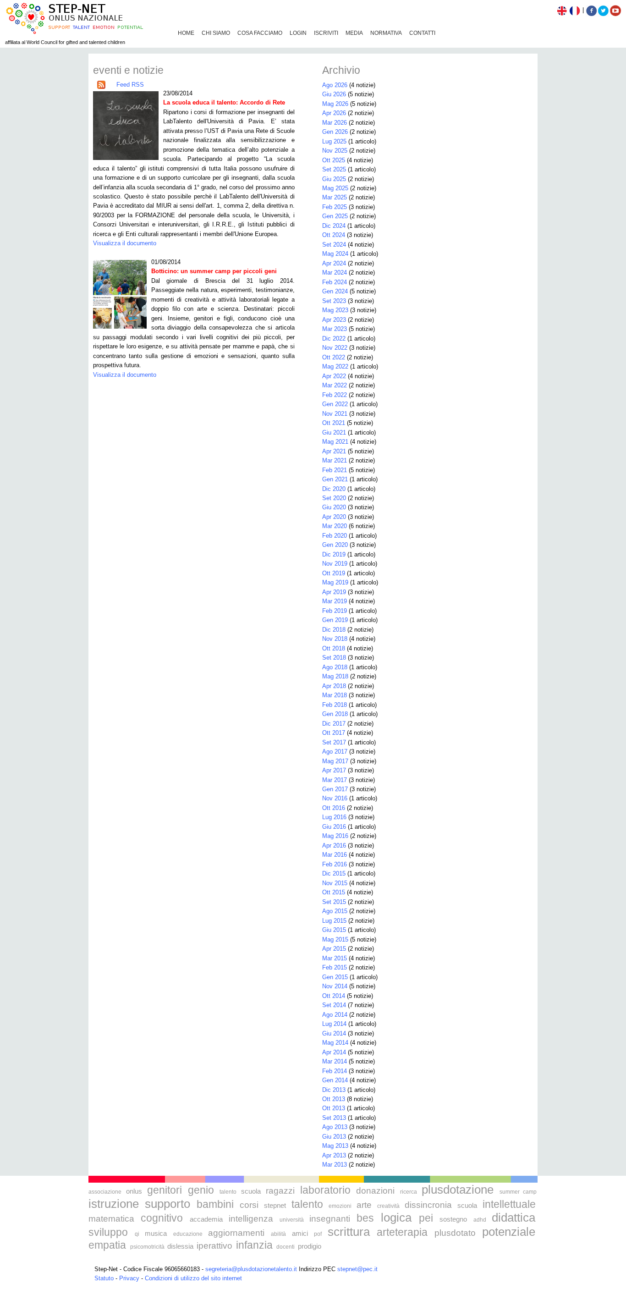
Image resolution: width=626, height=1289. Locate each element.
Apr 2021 (334, 451)
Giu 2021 (334, 432)
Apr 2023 (334, 319)
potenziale (508, 1231)
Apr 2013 (334, 1155)
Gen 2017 (335, 789)
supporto (167, 1203)
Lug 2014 (334, 1023)
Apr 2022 (334, 376)
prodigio (309, 1246)
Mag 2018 (335, 676)
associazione (104, 1192)
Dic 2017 (334, 723)
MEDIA (354, 33)
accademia (206, 1219)
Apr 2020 (334, 516)
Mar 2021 (334, 460)
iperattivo (214, 1245)
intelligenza (251, 1218)
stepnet (275, 1205)
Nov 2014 (334, 986)
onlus (134, 1191)
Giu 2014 (334, 1033)
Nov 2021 (334, 413)
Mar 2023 (334, 328)
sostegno (453, 1219)
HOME (186, 33)
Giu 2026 (334, 94)
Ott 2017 (333, 732)
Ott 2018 (333, 648)
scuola (251, 1191)
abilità (278, 1234)
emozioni (340, 1206)
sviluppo (108, 1232)
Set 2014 (334, 1005)
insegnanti (329, 1218)
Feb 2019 (334, 610)
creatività (388, 1206)
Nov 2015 (334, 883)
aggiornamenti (236, 1233)
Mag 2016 (335, 835)
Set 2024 (334, 244)
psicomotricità (147, 1247)
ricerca (408, 1192)
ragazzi (280, 1190)
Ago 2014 (334, 1014)
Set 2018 (334, 657)
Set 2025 (334, 169)
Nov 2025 (334, 150)
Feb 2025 (334, 207)
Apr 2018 (334, 686)
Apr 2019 (334, 592)
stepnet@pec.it (357, 1269)
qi (137, 1234)
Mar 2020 (334, 526)
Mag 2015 (335, 939)
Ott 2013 (333, 1099)
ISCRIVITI (326, 33)
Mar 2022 (334, 385)
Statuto (104, 1278)
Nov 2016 (334, 798)
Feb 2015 (334, 967)
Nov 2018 (334, 638)
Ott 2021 (333, 422)
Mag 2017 (335, 761)
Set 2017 (334, 742)
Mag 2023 (335, 310)
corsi (249, 1205)
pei (426, 1218)
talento (228, 1192)
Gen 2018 (335, 714)
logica (396, 1217)
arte (364, 1205)
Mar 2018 (334, 695)
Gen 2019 (335, 620)
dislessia (180, 1246)
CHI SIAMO (216, 33)
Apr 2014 (334, 1052)
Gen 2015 (335, 977)
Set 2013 (334, 1117)
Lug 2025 (334, 141)
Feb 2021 (334, 470)
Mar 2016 (334, 854)
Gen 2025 (335, 216)
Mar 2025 (334, 197)
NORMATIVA (386, 33)
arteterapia (402, 1232)
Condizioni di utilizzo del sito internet (193, 1278)
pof (318, 1234)
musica (156, 1233)
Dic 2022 (334, 338)
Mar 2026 (334, 122)
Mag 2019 (335, 582)
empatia (107, 1245)
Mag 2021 (335, 441)
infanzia (254, 1245)
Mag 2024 (335, 253)
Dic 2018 (334, 629)
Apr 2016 (334, 845)
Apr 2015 (334, 948)
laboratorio (325, 1190)
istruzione (113, 1203)
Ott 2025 (333, 160)
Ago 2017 (334, 751)
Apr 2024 (334, 263)
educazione (188, 1234)
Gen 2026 (335, 131)
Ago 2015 (334, 911)
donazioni (375, 1190)
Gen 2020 (335, 544)
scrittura (349, 1231)
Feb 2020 (334, 535)
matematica (111, 1218)
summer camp (518, 1192)
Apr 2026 (334, 113)
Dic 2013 (334, 1089)
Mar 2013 (334, 1164)
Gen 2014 (335, 1080)
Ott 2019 (333, 573)
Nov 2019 (334, 563)
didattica (513, 1217)
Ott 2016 (333, 807)
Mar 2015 (334, 958)
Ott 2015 (333, 892)
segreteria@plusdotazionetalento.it (251, 1269)
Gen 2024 (335, 291)
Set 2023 (334, 300)
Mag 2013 (335, 1145)
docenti (285, 1247)
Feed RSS (130, 84)
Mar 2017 (334, 780)
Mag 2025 (335, 188)
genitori (164, 1190)
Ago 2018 (334, 667)
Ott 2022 (333, 357)
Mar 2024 (334, 272)
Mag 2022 (335, 366)
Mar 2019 (334, 601)
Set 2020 (334, 498)
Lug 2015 (334, 920)
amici (300, 1233)
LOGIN (298, 33)
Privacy (129, 1278)
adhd (479, 1220)
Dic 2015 (334, 873)
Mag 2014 (335, 1042)
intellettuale (509, 1204)
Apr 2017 (334, 770)
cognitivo (162, 1218)
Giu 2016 (334, 826)
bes (365, 1218)
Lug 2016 (334, 817)
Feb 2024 (334, 282)
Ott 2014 (333, 995)
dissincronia (428, 1205)
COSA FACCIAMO (259, 33)
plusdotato (455, 1233)
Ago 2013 (334, 1127)
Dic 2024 (334, 225)
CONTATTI (422, 33)
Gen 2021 (335, 479)
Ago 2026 (334, 85)
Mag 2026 (335, 103)
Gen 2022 (335, 404)
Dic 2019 (334, 554)
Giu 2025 (334, 179)
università (292, 1220)
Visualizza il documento (124, 243)
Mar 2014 (334, 1061)
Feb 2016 (334, 864)
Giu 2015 (334, 929)
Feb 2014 (334, 1071)
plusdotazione (458, 1189)
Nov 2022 (334, 347)
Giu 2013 (334, 1136)
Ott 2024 (333, 234)
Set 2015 (334, 901)
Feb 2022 (334, 394)
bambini (215, 1204)
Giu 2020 (334, 507)
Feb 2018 (334, 704)
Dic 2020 (334, 488)
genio (201, 1190)
